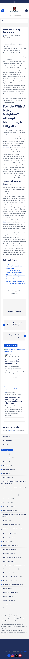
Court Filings (6, 502)
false (19, 290)
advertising (12, 290)
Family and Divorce (8, 533)
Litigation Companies (12, 264)
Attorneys (6, 454)
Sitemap (5, 444)
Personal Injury (7, 573)
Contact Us (6, 436)
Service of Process (8, 600)
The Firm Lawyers (8, 608)
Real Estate (6, 588)
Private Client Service (9, 580)
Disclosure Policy (7, 440)
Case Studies (7, 477)
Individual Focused (8, 549)
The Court (6, 604)
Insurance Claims (8, 553)
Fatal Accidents (7, 537)
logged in (11, 430)
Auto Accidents (7, 458)
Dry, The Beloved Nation (13, 270)
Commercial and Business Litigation (13, 487)
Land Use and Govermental (11, 557)
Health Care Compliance (10, 545)
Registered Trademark (9, 592)
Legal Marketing (8, 561)
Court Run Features (8, 510)
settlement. (6, 147)
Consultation (17, 35)
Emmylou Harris (9, 35)
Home (4, 21)
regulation (14, 293)
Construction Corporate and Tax (12, 491)
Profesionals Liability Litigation (12, 584)
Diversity (5, 520)
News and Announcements (10, 569)
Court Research (7, 506)
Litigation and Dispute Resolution (12, 565)
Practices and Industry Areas (11, 576)
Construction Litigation (9, 495)
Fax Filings (6, 541)
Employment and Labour (10, 524)
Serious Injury (7, 596)
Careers (5, 473)
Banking (5, 461)
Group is (5, 222)
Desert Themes (23, 651)
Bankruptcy (6, 465)
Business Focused (8, 469)
